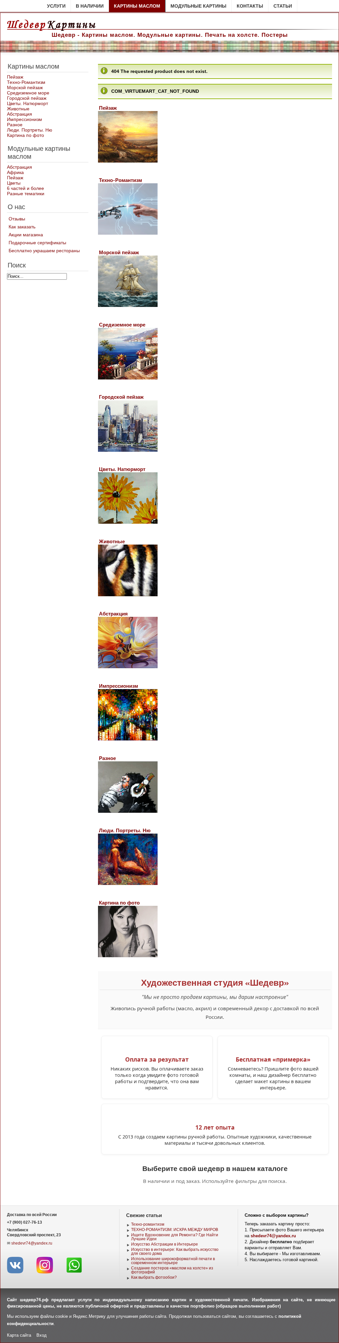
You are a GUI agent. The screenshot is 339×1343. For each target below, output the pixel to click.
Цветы (14, 183)
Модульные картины (198, 6)
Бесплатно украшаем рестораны (44, 250)
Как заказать (22, 226)
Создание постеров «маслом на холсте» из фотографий (172, 1270)
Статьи (282, 6)
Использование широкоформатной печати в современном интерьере (173, 1261)
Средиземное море (28, 92)
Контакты (250, 6)
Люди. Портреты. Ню (29, 130)
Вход (41, 1335)
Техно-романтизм (147, 1224)
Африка (15, 172)
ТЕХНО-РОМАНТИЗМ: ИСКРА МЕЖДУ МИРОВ (174, 1230)
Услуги (56, 6)
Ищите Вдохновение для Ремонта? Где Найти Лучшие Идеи (174, 1237)
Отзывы (17, 218)
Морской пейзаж (25, 87)
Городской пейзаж (26, 98)
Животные (18, 108)
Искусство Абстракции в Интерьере (164, 1244)
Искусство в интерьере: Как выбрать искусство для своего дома (174, 1251)
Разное (15, 124)
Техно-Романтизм (26, 82)
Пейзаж (15, 77)
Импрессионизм (24, 119)
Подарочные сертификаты (37, 242)
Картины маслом (137, 6)
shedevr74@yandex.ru (31, 1243)
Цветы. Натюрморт (27, 103)
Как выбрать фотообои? (154, 1277)
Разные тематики (25, 193)
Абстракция (19, 114)
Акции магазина (26, 234)
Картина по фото (25, 135)
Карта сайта (19, 1335)
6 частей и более (25, 188)
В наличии (90, 6)
